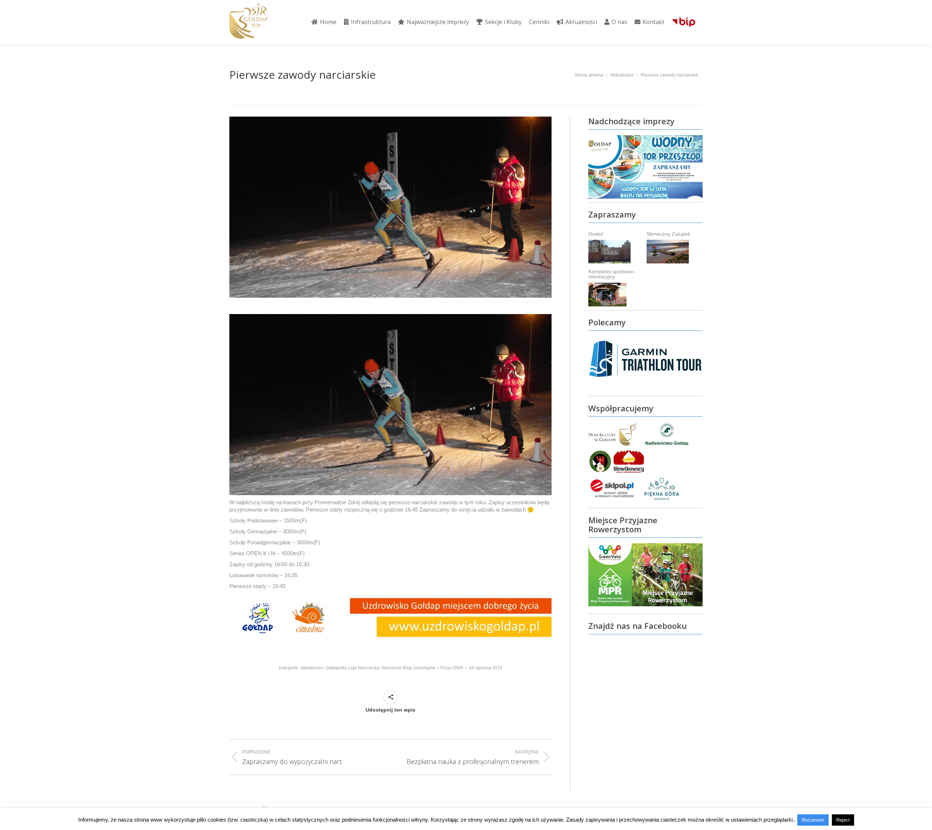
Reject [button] (843, 820)
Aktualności (311, 667)
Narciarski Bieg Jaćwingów (408, 667)
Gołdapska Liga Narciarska (352, 667)
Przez (452, 667)
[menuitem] (324, 21)
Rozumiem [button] (813, 820)
